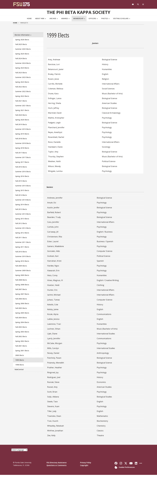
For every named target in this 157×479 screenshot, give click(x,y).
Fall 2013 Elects (21, 209)
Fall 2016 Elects (21, 167)
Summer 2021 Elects (23, 105)
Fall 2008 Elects (21, 280)
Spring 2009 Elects (22, 275)
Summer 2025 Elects (23, 49)
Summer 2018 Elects (23, 143)
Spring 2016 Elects (22, 176)
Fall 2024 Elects (21, 58)
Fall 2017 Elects (21, 153)
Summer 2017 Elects (23, 157)
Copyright (84, 465)
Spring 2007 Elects (22, 294)
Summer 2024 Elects (23, 63)
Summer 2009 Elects (23, 270)
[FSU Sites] (143, 4)
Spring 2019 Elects (22, 134)
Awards (64, 18)
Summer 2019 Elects (23, 129)
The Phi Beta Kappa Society (78, 12)
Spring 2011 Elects (22, 247)
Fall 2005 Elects (21, 308)
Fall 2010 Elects (21, 252)
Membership (78, 18)
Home (29, 18)
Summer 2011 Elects (23, 242)
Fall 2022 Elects (21, 87)
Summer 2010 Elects (23, 256)
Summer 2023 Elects (23, 77)
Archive (53, 18)
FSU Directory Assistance (57, 462)
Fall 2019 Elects (21, 124)
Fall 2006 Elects (21, 299)
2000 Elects (19, 355)
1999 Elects (19, 360)
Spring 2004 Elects (22, 322)
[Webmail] (132, 4)
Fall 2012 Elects (21, 223)
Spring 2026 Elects (22, 39)
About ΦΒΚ (40, 18)
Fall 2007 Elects (21, 289)
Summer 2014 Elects (23, 200)
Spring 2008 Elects (22, 285)
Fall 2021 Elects (21, 101)
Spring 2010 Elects (22, 261)
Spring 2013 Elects (22, 219)
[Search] (138, 4)
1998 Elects (19, 365)
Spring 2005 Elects (22, 313)
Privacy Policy (85, 462)
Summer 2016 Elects (23, 171)
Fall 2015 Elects (21, 181)
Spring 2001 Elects (22, 350)
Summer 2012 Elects (23, 228)
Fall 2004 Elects (21, 317)
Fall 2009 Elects (21, 266)
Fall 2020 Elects (21, 115)
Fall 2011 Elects (21, 237)
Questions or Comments (56, 465)
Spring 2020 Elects (22, 120)
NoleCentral (19, 369)
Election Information (22, 35)
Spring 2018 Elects (22, 148)
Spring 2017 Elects (22, 162)
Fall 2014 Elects (21, 195)
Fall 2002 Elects (21, 336)
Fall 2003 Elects (21, 327)
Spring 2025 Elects (22, 54)
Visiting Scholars (121, 18)
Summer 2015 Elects (23, 186)
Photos (104, 18)
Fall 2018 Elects (21, 138)
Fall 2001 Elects (21, 346)
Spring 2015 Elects (22, 190)
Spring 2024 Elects (22, 68)
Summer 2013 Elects (23, 214)
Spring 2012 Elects (22, 233)
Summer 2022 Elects (23, 91)
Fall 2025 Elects (21, 44)
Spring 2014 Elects (22, 204)
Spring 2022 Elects (22, 96)
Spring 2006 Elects (22, 303)
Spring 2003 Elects (22, 332)
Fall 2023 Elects (21, 72)
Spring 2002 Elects (22, 341)
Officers (93, 18)
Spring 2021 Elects (22, 110)
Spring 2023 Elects (22, 82)
